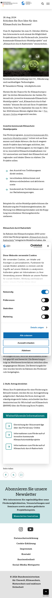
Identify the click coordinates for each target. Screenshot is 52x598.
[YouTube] (30, 529)
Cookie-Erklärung (26, 543)
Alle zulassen (26, 335)
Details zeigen (37, 327)
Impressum (26, 548)
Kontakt (26, 554)
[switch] (45, 300)
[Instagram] (20, 529)
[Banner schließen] (48, 246)
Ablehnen (26, 350)
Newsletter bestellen (26, 516)
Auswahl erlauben (26, 343)
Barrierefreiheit (26, 559)
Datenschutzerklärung (26, 538)
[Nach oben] (46, 592)
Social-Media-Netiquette (26, 564)
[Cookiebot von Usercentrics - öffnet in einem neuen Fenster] (31, 246)
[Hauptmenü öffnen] (48, 4)
